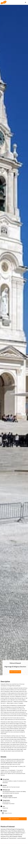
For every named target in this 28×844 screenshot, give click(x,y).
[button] (26, 2)
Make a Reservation (15, 671)
